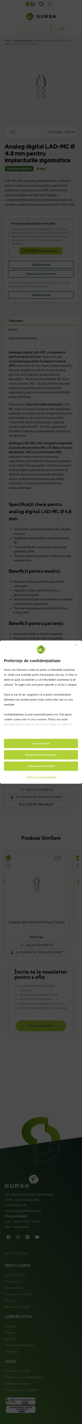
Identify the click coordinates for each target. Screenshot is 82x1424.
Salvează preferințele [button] (41, 766)
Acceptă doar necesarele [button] (41, 754)
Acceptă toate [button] (41, 743)
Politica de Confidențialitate (41, 777)
